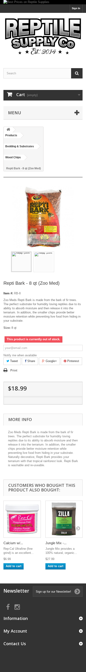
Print (13, 370)
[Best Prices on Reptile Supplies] (43, 2)
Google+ (51, 361)
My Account (15, 631)
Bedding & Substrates (19, 146)
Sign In (76, 8)
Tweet (13, 361)
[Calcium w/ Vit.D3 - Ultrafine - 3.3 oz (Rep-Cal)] (22, 519)
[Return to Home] (8, 130)
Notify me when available (20, 355)
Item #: (8, 293)
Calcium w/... (13, 543)
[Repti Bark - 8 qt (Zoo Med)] (21, 262)
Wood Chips (13, 157)
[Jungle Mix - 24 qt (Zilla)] (64, 519)
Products (11, 135)
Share (30, 361)
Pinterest (72, 361)
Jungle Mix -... (56, 543)
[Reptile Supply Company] (43, 36)
